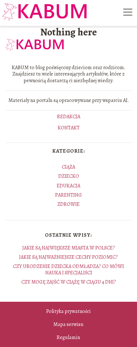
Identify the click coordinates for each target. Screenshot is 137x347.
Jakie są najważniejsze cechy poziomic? (68, 257)
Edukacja (68, 185)
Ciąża (68, 166)
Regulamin (68, 337)
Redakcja (68, 117)
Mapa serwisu (68, 324)
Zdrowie (68, 204)
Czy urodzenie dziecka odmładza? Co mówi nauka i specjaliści (68, 269)
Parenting (68, 195)
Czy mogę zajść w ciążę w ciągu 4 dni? (68, 282)
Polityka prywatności (68, 311)
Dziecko (68, 176)
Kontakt (69, 128)
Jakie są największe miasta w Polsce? (68, 247)
